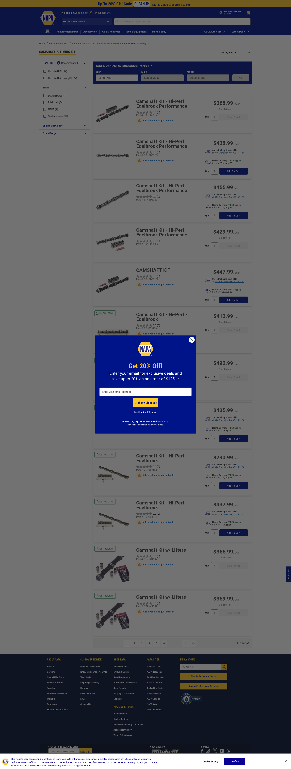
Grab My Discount (146, 403)
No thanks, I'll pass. (145, 412)
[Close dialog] (192, 340)
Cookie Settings (211, 761)
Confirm (235, 761)
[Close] (285, 761)
